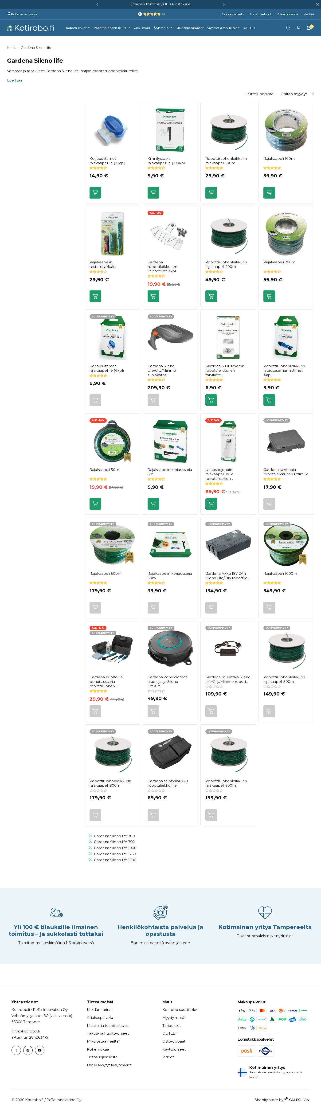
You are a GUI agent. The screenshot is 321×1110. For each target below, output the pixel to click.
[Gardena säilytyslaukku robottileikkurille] (170, 752)
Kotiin (11, 48)
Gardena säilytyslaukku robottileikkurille (168, 783)
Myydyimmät (174, 1017)
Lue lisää (14, 80)
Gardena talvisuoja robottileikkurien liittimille (286, 471)
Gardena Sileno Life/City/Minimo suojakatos (162, 370)
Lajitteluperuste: (259, 94)
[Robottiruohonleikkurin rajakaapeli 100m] (228, 130)
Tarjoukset (171, 1025)
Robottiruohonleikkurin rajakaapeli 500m (284, 679)
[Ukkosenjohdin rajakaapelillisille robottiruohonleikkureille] (228, 441)
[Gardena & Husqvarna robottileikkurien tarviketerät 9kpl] (228, 337)
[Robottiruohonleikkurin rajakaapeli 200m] (228, 234)
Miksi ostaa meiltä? (103, 1041)
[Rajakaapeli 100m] (286, 130)
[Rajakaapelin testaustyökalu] (112, 234)
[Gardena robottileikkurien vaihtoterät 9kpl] (170, 234)
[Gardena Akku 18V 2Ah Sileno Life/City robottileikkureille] (228, 545)
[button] (97, 4)
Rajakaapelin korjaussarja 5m (170, 471)
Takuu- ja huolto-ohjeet (108, 1033)
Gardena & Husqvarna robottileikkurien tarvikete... (224, 370)
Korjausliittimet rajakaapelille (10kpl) (107, 160)
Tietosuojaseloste (102, 1057)
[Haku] (288, 28)
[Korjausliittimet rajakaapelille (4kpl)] (112, 337)
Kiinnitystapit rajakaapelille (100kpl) (167, 160)
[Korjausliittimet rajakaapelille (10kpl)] (112, 130)
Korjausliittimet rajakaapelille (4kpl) (107, 368)
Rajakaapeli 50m (104, 469)
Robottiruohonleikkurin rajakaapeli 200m (226, 264)
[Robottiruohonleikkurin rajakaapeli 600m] (228, 752)
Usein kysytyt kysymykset (109, 1065)
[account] (298, 28)
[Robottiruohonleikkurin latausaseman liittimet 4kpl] (286, 337)
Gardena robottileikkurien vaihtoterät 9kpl (162, 266)
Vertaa (309, 14)
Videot (168, 1057)
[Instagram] (28, 1050)
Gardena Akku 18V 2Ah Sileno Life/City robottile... (227, 575)
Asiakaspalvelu (232, 14)
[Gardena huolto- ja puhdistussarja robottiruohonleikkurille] (112, 649)
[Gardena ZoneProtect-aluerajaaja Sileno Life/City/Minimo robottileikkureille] (170, 649)
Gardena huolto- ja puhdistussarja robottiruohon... (106, 681)
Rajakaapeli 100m (279, 158)
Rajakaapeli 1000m (280, 573)
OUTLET (169, 1033)
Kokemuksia (98, 1049)
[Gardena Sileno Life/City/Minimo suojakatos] (170, 337)
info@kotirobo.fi (26, 1031)
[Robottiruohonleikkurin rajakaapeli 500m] (286, 649)
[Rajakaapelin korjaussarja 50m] (170, 545)
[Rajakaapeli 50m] (112, 441)
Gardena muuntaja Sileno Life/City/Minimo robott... (228, 679)
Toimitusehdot (260, 14)
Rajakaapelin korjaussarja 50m (170, 575)
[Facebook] (16, 1050)
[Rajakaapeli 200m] (286, 234)
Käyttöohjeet (174, 1049)
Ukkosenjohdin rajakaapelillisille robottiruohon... (219, 474)
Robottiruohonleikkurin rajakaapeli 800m (110, 783)
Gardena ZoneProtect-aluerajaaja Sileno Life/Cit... (168, 681)
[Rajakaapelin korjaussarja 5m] (170, 441)
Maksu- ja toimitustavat (107, 1025)
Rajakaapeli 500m (105, 573)
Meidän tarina (99, 1009)
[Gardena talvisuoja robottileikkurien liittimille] (286, 441)
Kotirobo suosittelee (180, 1009)
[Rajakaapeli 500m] (112, 545)
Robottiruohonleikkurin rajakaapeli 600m (226, 783)
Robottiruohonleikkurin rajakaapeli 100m (226, 160)
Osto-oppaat (173, 1041)
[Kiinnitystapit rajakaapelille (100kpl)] (170, 130)
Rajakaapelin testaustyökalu (102, 264)
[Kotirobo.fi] (30, 28)
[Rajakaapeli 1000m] (286, 545)
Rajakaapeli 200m (279, 262)
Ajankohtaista (287, 14)
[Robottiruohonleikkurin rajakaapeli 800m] (112, 752)
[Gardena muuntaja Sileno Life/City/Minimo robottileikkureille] (228, 649)
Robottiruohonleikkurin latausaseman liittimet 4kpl (284, 370)
